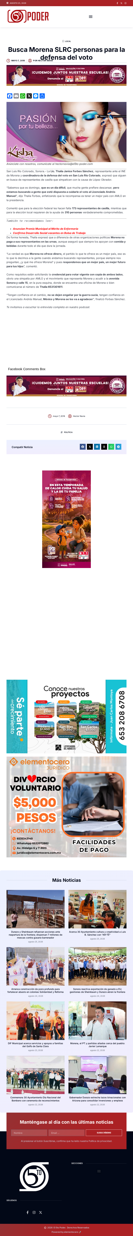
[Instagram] (125, 3)
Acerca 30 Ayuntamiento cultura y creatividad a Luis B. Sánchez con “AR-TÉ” (97, 933)
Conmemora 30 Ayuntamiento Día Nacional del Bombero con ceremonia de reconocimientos (35, 1099)
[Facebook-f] (117, 3)
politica (68, 432)
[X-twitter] (121, 3)
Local (68, 41)
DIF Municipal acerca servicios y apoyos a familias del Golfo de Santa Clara (35, 1045)
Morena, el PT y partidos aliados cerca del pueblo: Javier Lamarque (97, 1045)
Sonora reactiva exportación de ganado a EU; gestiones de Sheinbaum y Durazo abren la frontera (97, 990)
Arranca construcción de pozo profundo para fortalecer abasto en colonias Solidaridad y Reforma (35, 990)
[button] (91, 17)
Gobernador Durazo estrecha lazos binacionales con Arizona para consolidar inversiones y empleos (97, 1099)
